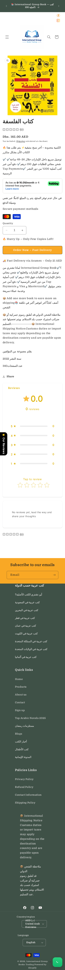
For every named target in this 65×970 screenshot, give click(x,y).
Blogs (18, 733)
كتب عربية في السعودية (27, 602)
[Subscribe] (54, 575)
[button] (7, 37)
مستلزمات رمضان (24, 726)
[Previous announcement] (6, 6)
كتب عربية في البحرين (26, 610)
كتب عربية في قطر (25, 618)
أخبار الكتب (21, 741)
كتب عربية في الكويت (26, 633)
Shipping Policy (25, 802)
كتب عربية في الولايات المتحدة (31, 649)
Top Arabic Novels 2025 (30, 718)
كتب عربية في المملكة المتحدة (31, 641)
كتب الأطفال (21, 749)
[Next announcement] (58, 6)
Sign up (20, 710)
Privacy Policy (24, 779)
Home (19, 679)
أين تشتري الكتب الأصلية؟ (28, 594)
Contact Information (28, 795)
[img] (11, 130)
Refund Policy (24, 787)
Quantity (8, 223)
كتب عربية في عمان (25, 625)
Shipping (20, 141)
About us (21, 694)
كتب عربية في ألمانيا (25, 657)
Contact (20, 702)
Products (21, 686)
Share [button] (10, 376)
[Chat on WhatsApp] (57, 962)
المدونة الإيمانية (23, 757)
